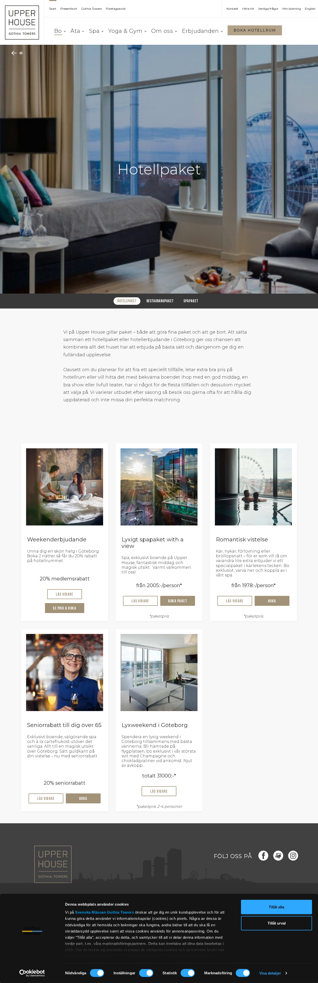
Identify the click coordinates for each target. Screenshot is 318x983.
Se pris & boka (64, 609)
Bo (58, 31)
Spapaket (191, 301)
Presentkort (68, 8)
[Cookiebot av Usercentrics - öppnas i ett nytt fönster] (32, 973)
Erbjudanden (200, 31)
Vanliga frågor (268, 8)
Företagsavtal (115, 8)
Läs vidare (64, 595)
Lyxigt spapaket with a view (152, 542)
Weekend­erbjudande (56, 539)
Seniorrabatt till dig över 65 (64, 725)
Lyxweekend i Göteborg (154, 725)
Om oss (162, 31)
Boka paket (177, 601)
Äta (75, 31)
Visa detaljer (270, 973)
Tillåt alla (276, 907)
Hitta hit (248, 8)
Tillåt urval (277, 923)
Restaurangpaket (160, 301)
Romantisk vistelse (242, 539)
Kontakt (232, 8)
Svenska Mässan (90, 912)
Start (52, 8)
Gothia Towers (121, 912)
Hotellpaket (127, 301)
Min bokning (291, 8)
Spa (94, 31)
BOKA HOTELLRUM (255, 30)
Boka (272, 601)
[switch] (146, 973)
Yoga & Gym (125, 31)
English (310, 8)
